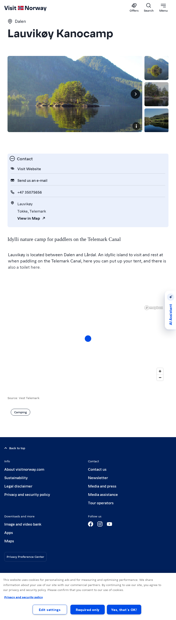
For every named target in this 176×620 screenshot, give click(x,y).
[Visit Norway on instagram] (100, 524)
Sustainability (16, 477)
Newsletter (98, 477)
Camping (20, 412)
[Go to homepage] (31, 8)
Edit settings (50, 609)
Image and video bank (22, 523)
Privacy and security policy (27, 494)
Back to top (17, 448)
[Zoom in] (160, 371)
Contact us (97, 469)
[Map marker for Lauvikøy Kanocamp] (88, 338)
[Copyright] (136, 126)
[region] (88, 343)
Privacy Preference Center (25, 556)
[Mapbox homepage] (153, 307)
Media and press (102, 485)
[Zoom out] (160, 377)
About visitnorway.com (24, 469)
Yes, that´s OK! (124, 609)
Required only (87, 609)
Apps (8, 532)
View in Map (28, 218)
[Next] (135, 94)
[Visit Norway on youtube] (109, 524)
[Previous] (14, 94)
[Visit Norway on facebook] (90, 524)
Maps (9, 540)
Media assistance (103, 494)
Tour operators (101, 502)
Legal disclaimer (18, 485)
